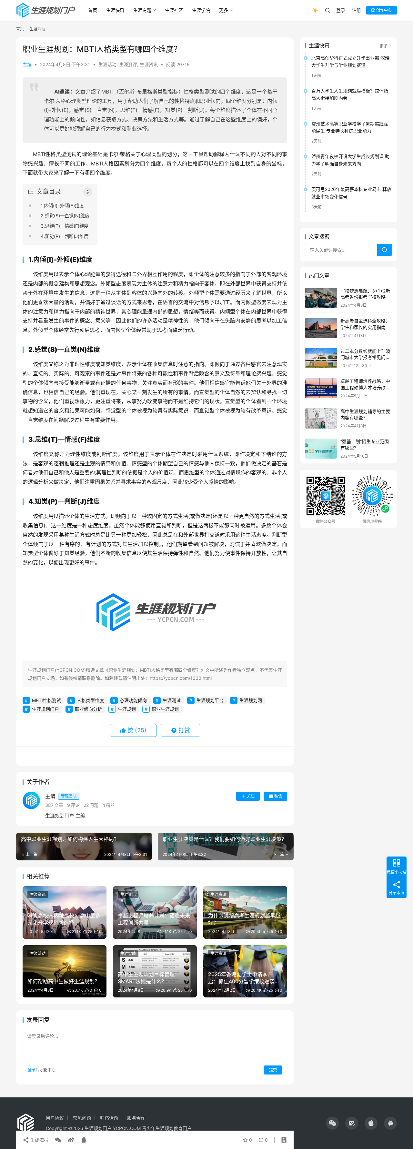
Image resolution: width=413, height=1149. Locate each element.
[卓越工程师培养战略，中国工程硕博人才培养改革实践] (321, 388)
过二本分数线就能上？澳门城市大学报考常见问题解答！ (365, 357)
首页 (92, 10)
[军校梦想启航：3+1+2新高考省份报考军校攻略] (321, 298)
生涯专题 (142, 10)
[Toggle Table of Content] (87, 191)
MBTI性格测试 (46, 700)
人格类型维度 (90, 700)
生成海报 (38, 1140)
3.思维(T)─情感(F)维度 (64, 226)
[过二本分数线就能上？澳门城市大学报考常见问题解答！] (321, 358)
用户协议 (55, 1118)
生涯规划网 (250, 700)
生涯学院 (201, 10)
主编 (27, 64)
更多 (223, 10)
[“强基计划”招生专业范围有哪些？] (321, 449)
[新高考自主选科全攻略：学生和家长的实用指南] (321, 328)
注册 (356, 10)
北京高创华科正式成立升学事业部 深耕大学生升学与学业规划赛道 (350, 61)
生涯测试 (172, 700)
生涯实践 (128, 953)
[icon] (332, 1123)
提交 (273, 1069)
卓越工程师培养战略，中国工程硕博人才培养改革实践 (365, 388)
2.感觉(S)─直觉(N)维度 (65, 215)
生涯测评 (128, 64)
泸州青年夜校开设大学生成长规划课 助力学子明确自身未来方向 (350, 160)
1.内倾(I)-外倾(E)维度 (62, 205)
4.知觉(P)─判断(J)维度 (64, 236)
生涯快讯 (115, 10)
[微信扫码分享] (58, 1140)
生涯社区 (174, 10)
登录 (340, 10)
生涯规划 (127, 709)
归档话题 (109, 1118)
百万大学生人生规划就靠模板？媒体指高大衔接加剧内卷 (349, 94)
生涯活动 (107, 64)
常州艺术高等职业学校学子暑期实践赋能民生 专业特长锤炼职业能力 (349, 127)
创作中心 (383, 10)
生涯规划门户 (45, 709)
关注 (251, 796)
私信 (278, 796)
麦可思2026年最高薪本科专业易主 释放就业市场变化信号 (351, 192)
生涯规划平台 (210, 700)
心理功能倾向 (133, 700)
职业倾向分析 (88, 709)
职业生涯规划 (165, 709)
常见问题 (82, 1118)
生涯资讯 (149, 64)
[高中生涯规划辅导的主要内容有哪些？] (321, 418)
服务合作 (136, 1118)
